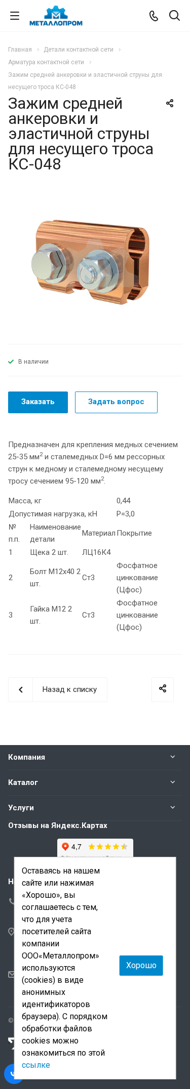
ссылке (36, 1065)
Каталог (23, 782)
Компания (26, 757)
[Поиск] (174, 16)
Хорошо (141, 965)
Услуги (21, 807)
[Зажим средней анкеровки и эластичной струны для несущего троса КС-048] (95, 262)
